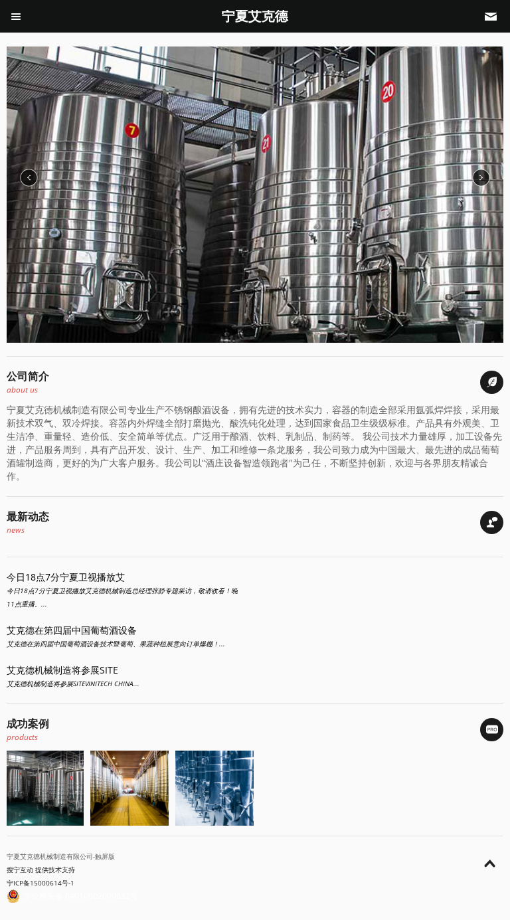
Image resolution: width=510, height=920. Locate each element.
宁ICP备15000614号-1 (40, 882)
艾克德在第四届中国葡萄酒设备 (72, 630)
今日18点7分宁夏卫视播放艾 (66, 577)
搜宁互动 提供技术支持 (41, 869)
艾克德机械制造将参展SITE (62, 670)
